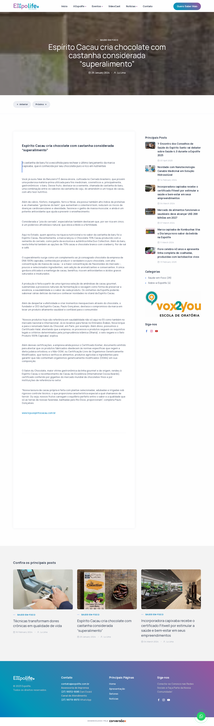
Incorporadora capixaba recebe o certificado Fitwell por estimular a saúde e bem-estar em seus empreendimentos (168, 628)
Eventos (96, 6)
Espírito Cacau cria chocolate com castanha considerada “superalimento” (104, 625)
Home (112, 683)
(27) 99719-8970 (70, 699)
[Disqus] (74, 482)
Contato (148, 6)
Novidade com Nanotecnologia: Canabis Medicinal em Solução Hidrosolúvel (176, 170)
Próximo (40, 104)
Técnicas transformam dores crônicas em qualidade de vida (37, 623)
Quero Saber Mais (187, 6)
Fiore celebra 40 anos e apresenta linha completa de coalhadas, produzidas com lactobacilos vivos (178, 252)
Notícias (130, 6)
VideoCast (114, 6)
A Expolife (78, 6)
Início (64, 6)
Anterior (24, 104)
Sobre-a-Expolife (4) (159, 282)
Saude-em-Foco (109, 40)
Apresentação (117, 688)
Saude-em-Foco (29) (159, 277)
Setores (113, 693)
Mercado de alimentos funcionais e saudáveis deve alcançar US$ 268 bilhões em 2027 (179, 213)
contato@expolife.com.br (75, 683)
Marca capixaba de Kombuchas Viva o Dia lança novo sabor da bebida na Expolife (179, 233)
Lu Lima (43, 632)
